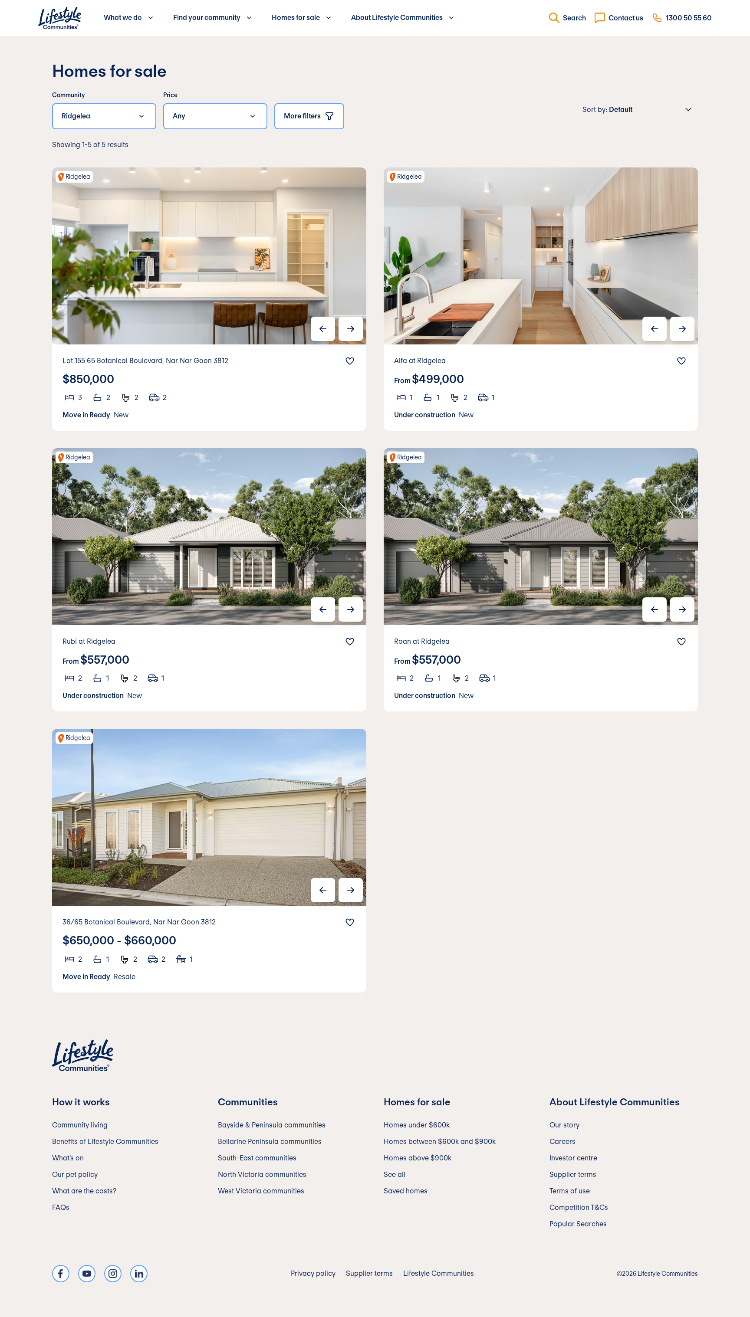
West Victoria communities (261, 1191)
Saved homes (406, 1191)
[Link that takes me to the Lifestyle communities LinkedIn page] (139, 1273)
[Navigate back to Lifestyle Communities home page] (59, 18)
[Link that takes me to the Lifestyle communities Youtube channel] (86, 1273)
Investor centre (573, 1158)
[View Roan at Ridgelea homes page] (541, 579)
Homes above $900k (417, 1158)
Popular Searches (578, 1224)
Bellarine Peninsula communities (270, 1141)
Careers (562, 1141)
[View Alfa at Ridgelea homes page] (541, 299)
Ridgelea (76, 116)
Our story (564, 1125)
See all (394, 1174)
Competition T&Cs (578, 1207)
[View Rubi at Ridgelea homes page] (209, 579)
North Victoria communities (262, 1174)
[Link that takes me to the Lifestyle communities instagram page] (113, 1273)
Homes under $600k (417, 1125)
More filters (302, 116)
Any (179, 116)
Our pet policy (75, 1174)
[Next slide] (351, 329)
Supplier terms (572, 1174)
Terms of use (569, 1191)
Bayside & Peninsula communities (272, 1125)
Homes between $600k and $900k (440, 1141)
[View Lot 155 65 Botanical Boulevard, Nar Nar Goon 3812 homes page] (209, 299)
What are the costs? (84, 1191)
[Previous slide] (323, 329)
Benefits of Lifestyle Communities (105, 1141)
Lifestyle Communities (438, 1273)
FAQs (60, 1207)
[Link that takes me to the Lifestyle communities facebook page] (60, 1273)
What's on (68, 1158)
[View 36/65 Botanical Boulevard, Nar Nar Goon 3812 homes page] (209, 860)
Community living (80, 1125)
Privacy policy (313, 1273)
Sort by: (594, 109)
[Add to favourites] (350, 361)
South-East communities (257, 1158)
